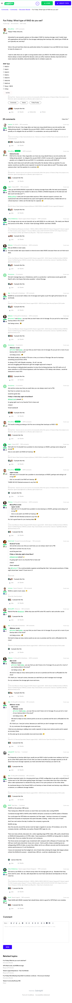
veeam (24, 103)
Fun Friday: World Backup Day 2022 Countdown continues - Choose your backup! (26, 976)
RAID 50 (7, 81)
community (13, 103)
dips (9, 293)
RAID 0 (7, 67)
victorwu (10, 588)
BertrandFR (11, 609)
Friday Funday (35, 103)
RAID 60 (7, 83)
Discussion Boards (24, 10)
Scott (9, 897)
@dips (20, 318)
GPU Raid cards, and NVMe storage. (13, 966)
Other (7, 89)
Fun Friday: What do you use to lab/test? (14, 961)
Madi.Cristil (11, 541)
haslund (10, 124)
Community (4, 10)
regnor (9, 187)
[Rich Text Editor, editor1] (36, 933)
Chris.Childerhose (13, 219)
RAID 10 (7, 78)
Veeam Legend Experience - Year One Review (16, 971)
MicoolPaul (11, 29)
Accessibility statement (42, 995)
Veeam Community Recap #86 (11, 981)
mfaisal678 (11, 752)
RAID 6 (7, 75)
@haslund (21, 611)
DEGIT (9, 805)
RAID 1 (7, 69)
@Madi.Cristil (12, 399)
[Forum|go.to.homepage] (9, 3)
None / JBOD (9, 86)
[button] (2, 4)
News (4, 983)
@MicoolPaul (12, 196)
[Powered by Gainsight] (36, 991)
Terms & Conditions (28, 995)
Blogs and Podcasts (8, 968)
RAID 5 (7, 72)
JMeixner (10, 245)
